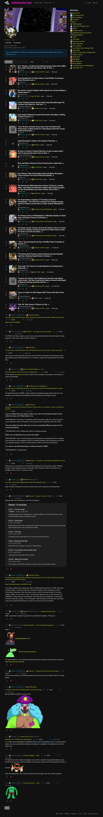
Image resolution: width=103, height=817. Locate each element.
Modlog (67, 813)
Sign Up (95, 3)
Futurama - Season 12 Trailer (44, 496)
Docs (80, 813)
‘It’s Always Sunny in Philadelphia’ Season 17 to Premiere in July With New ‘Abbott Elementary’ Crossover (34, 388)
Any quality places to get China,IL (42, 331)
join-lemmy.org (93, 813)
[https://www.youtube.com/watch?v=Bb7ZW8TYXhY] (13, 143)
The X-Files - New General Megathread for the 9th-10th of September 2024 (25, 482)
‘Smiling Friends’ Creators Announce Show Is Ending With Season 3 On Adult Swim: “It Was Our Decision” (34, 350)
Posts (25, 62)
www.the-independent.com (25, 155)
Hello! (37, 755)
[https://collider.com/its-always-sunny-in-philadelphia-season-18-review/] (13, 218)
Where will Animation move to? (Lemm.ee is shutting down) (21, 372)
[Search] (85, 3)
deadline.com (21, 82)
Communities (38, 3)
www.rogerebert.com (23, 246)
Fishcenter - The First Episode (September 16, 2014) (51, 460)
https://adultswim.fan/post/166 (14, 661)
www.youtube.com (23, 118)
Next (7, 808)
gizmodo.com (21, 191)
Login (89, 3)
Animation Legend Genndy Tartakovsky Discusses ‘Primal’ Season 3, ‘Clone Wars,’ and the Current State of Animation (34, 408)
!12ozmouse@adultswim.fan (27, 651)
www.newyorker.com (23, 207)
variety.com (21, 70)
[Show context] (6, 319)
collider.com (21, 219)
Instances (74, 813)
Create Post (47, 3)
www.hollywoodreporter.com (25, 106)
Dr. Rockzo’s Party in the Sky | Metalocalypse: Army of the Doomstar (23, 689)
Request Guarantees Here (48, 611)
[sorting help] (47, 62)
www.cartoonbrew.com (24, 296)
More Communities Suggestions (45, 625)
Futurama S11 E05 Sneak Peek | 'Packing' (47, 671)
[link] (23, 74)
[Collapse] (6, 315)
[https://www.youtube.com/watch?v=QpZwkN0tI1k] (13, 166)
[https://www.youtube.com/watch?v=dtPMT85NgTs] (13, 269)
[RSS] (50, 62)
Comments (17, 62)
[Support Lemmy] (53, 3)
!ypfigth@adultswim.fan (22, 638)
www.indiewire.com (23, 233)
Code (85, 813)
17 (20, 238)
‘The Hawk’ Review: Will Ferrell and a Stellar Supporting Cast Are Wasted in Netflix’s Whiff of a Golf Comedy (34, 317)
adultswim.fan (22, 2)
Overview (9, 62)
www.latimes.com (22, 94)
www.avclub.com (22, 284)
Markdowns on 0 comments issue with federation (18, 739)
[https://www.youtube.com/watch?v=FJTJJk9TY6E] (13, 117)
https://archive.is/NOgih (12, 322)
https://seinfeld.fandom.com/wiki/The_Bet (18, 584)
